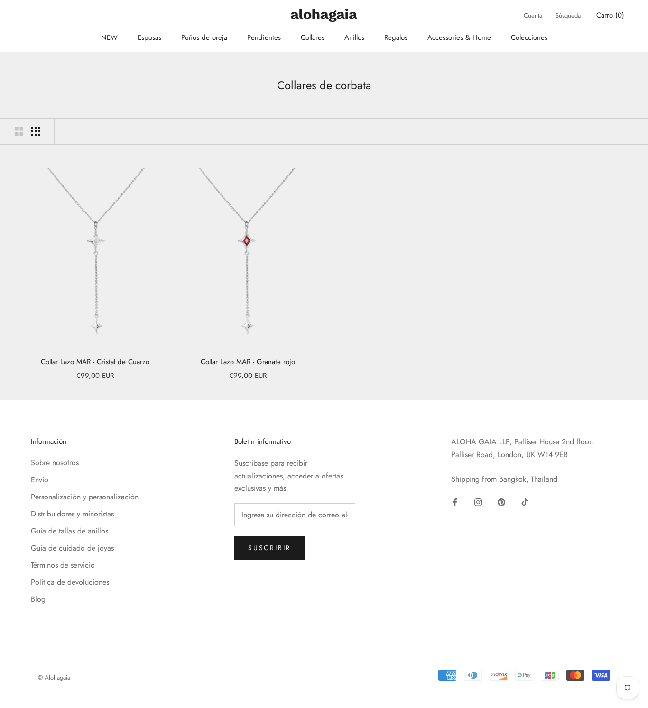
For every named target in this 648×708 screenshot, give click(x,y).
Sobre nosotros (55, 462)
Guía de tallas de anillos (69, 530)
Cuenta (533, 15)
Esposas (149, 37)
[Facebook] (455, 501)
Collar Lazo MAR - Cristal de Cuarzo (95, 362)
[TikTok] (524, 501)
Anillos (354, 37)
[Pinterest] (501, 501)
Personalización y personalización (85, 496)
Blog (38, 599)
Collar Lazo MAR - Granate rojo (248, 362)
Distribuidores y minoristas (72, 513)
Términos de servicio (63, 565)
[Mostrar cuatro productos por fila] (35, 131)
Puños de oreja (204, 37)
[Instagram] (478, 501)
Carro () (610, 15)
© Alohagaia (54, 677)
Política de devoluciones (70, 582)
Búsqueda (568, 15)
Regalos (395, 37)
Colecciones (529, 37)
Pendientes (264, 37)
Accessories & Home (459, 37)
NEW (109, 37)
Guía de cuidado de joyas (72, 547)
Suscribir (269, 547)
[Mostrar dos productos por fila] (19, 131)
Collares (312, 37)
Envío (39, 479)
